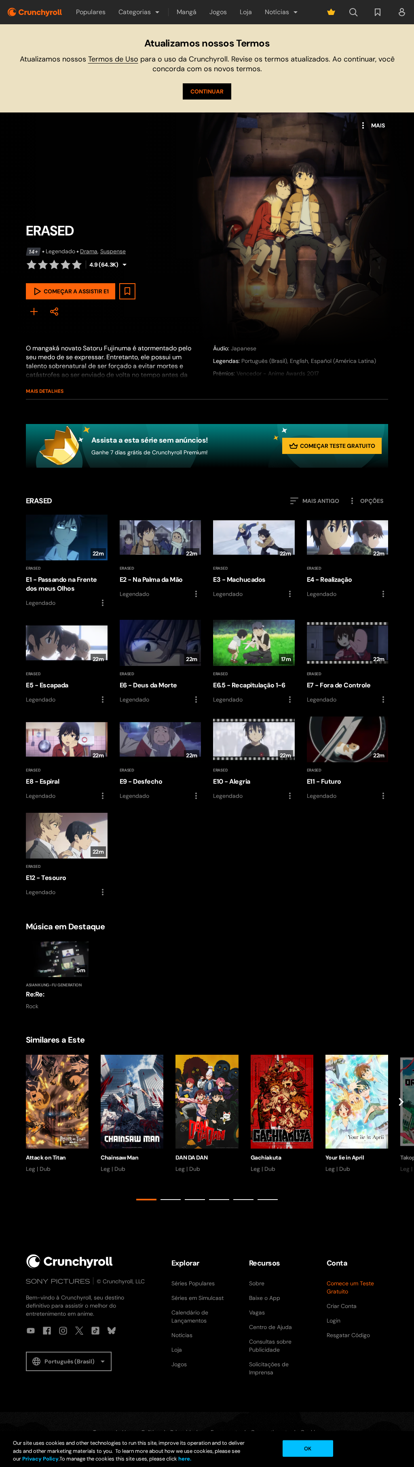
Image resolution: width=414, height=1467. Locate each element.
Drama (88, 251)
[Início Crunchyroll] (69, 1261)
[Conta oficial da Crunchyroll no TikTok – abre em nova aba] (95, 1331)
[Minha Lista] (34, 311)
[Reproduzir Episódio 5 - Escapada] (67, 662)
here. (184, 1458)
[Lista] (377, 12)
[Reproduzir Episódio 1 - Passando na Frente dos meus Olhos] (67, 561)
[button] (139, 12)
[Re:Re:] (57, 975)
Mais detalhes (44, 391)
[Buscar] (353, 12)
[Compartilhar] (54, 311)
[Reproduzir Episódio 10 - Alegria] (254, 759)
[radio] (31, 264)
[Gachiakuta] (282, 1114)
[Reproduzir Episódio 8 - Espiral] (67, 759)
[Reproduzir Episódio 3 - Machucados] (254, 557)
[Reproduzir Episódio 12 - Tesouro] (67, 855)
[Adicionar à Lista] (127, 291)
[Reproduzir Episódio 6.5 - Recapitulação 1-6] (254, 662)
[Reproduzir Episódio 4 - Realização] (348, 557)
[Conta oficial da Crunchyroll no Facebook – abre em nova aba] (47, 1331)
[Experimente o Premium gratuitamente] (331, 12)
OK (307, 1448)
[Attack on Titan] (57, 1114)
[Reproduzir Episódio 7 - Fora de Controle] (348, 662)
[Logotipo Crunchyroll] (35, 12)
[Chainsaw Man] (132, 1114)
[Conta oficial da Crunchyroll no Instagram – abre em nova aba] (63, 1331)
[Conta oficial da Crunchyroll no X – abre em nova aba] (79, 1331)
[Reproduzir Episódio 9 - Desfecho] (160, 759)
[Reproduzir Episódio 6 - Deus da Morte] (160, 662)
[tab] (146, 1200)
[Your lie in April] (356, 1114)
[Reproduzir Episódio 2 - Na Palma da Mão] (160, 557)
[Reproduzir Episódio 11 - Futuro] (348, 759)
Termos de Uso (113, 59)
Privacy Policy (40, 1458)
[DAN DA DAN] (206, 1114)
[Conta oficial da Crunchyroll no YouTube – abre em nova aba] (31, 1331)
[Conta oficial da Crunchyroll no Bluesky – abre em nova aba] (111, 1331)
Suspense (113, 251)
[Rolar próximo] (401, 1129)
